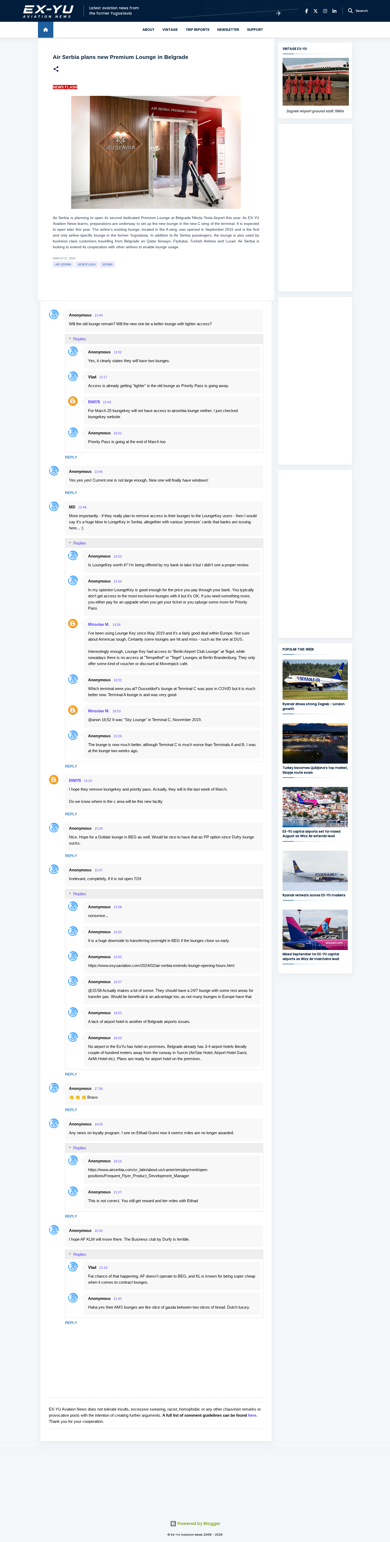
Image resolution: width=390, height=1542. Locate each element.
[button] (56, 70)
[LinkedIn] (334, 11)
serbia (107, 264)
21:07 (118, 1192)
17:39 (98, 1089)
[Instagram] (325, 11)
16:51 (118, 433)
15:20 (88, 781)
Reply (71, 457)
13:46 (98, 315)
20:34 (98, 1231)
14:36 (116, 625)
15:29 (98, 828)
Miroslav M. (99, 624)
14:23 (118, 556)
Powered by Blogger (198, 1523)
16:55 (118, 957)
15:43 (107, 402)
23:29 (118, 736)
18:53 (116, 711)
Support (255, 29)
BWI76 (94, 402)
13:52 (118, 352)
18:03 (118, 1038)
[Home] (45, 30)
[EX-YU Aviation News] (47, 11)
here (252, 1415)
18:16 (118, 1161)
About (148, 29)
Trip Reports (197, 29)
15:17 (103, 377)
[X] (315, 11)
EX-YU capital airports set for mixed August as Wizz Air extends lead (311, 833)
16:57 (118, 982)
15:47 (98, 870)
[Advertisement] (315, 207)
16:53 (118, 932)
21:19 (103, 1268)
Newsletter (228, 29)
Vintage (170, 29)
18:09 (98, 1124)
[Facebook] (306, 11)
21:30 (118, 1299)
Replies (79, 339)
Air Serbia (63, 264)
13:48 (82, 507)
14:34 (118, 581)
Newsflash (87, 264)
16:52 (118, 680)
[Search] (350, 10)
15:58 (118, 907)
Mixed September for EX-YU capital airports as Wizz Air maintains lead (311, 956)
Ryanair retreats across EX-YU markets (314, 895)
